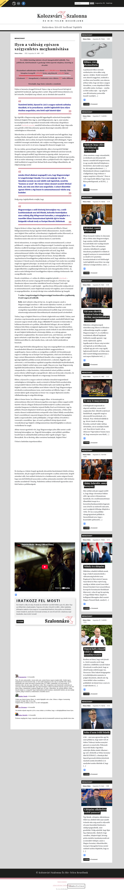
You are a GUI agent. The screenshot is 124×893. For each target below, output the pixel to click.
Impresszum (62, 882)
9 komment (94, 774)
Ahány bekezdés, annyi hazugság (95, 484)
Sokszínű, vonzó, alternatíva (92, 229)
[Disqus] (45, 649)
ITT (26, 78)
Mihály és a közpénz (94, 566)
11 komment (94, 608)
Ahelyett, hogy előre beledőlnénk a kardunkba (94, 147)
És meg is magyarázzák (96, 400)
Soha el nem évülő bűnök (97, 732)
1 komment (93, 273)
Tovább (20, 622)
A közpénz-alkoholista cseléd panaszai (95, 811)
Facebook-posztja (28, 125)
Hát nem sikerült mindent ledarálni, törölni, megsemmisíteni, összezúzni (97, 315)
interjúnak (62, 278)
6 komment (94, 104)
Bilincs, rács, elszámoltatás (91, 63)
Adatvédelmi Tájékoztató (62, 885)
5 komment (93, 442)
